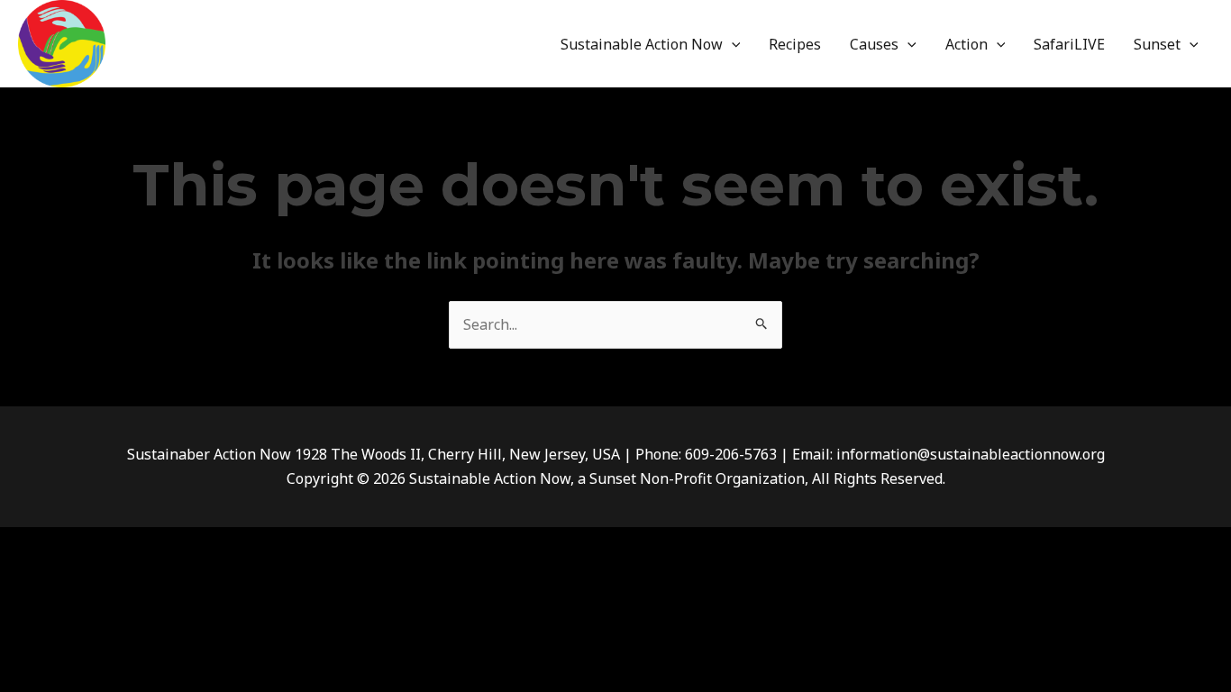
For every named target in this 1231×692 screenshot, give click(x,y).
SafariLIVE (1069, 44)
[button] (732, 44)
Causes (874, 44)
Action (966, 44)
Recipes (795, 44)
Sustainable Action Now (642, 44)
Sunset (1157, 44)
